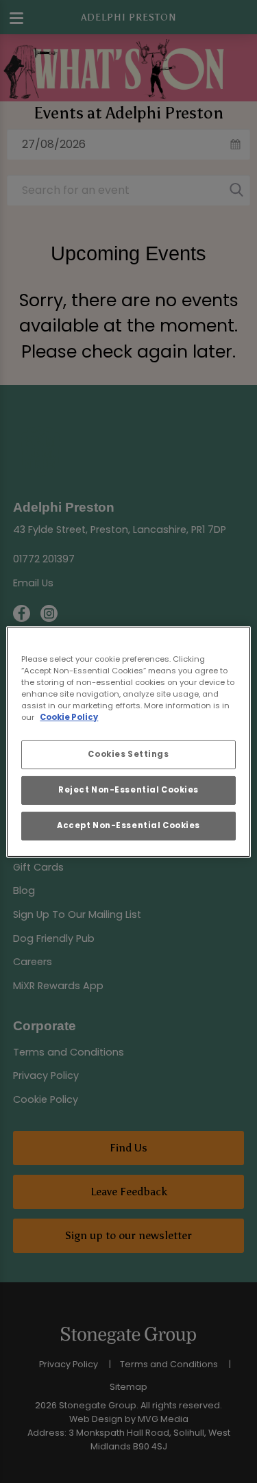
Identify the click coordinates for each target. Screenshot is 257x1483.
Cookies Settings (128, 754)
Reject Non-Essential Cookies (128, 789)
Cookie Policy (69, 717)
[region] (128, 741)
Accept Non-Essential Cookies (128, 825)
